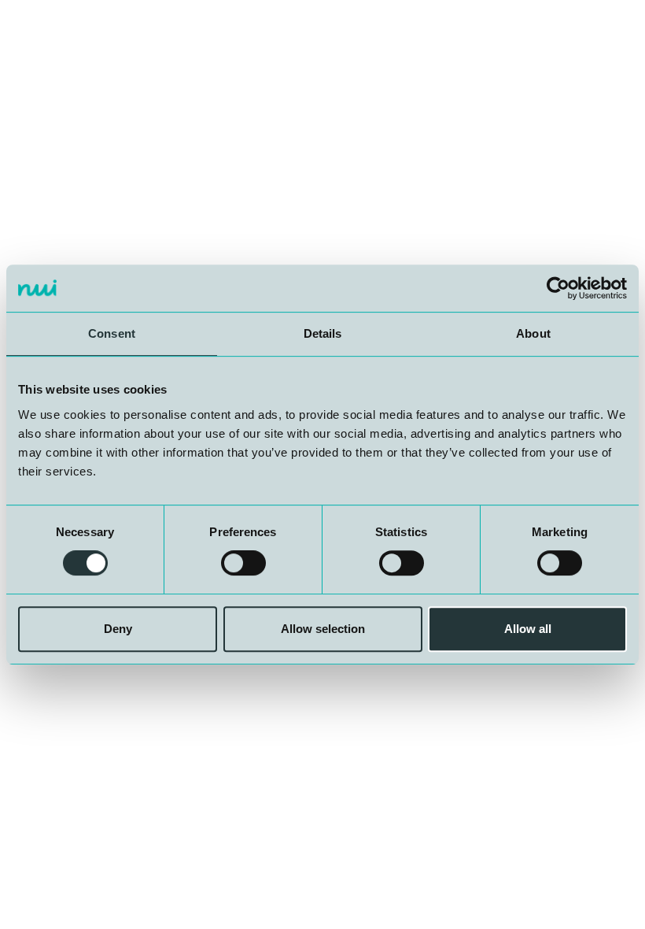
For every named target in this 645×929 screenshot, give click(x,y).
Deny (118, 628)
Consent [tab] (111, 333)
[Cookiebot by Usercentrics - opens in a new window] (558, 288)
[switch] (243, 563)
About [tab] (533, 333)
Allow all (527, 628)
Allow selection (323, 628)
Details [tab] (323, 333)
